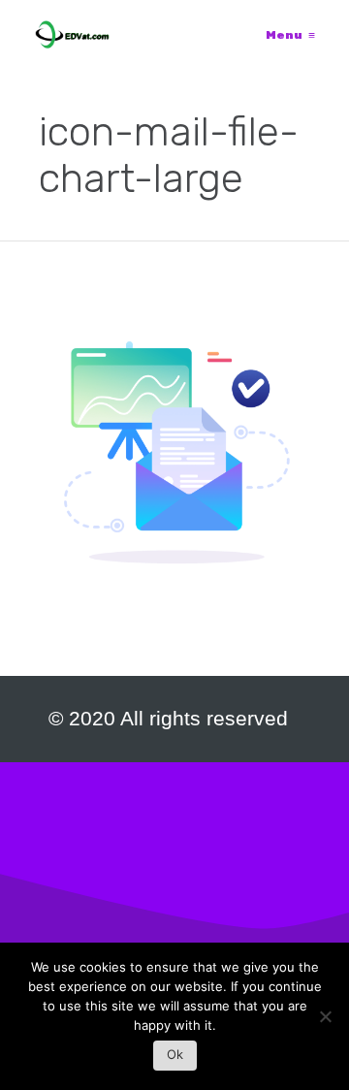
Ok (175, 1054)
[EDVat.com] (72, 34)
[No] (324, 1022)
